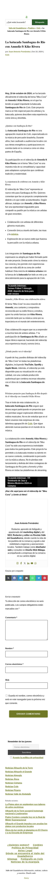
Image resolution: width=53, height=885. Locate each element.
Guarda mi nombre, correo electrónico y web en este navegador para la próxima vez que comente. (25, 699)
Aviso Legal (25, 850)
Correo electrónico (14, 664)
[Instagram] (17, 563)
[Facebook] (21, 563)
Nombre (9, 648)
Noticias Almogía (13, 775)
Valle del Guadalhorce (17, 28)
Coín (38, 28)
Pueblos (31, 28)
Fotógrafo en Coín (32, 859)
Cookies (38, 845)
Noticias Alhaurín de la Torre (19, 768)
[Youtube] (32, 563)
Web (7, 680)
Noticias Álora (12, 779)
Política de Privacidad (25, 847)
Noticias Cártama (13, 783)
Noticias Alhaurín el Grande (18, 772)
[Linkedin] (28, 563)
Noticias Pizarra (13, 790)
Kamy (26, 878)
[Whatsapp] (35, 563)
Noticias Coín (11, 786)
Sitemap (12, 859)
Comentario (11, 617)
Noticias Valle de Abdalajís (18, 794)
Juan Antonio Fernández (19, 52)
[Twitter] (25, 563)
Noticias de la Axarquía (25, 862)
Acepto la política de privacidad (28, 758)
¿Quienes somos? (18, 845)
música (14, 234)
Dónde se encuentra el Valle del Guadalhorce (25, 855)
